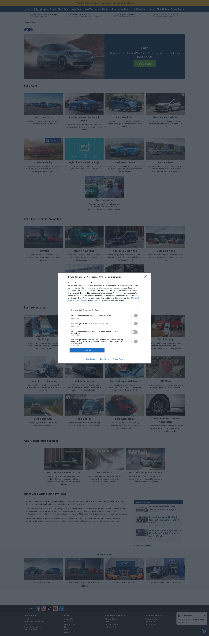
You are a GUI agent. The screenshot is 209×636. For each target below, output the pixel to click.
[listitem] (104, 310)
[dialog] (104, 318)
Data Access (104, 359)
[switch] (134, 315)
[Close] (146, 277)
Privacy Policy (118, 359)
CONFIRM (87, 350)
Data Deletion (91, 359)
